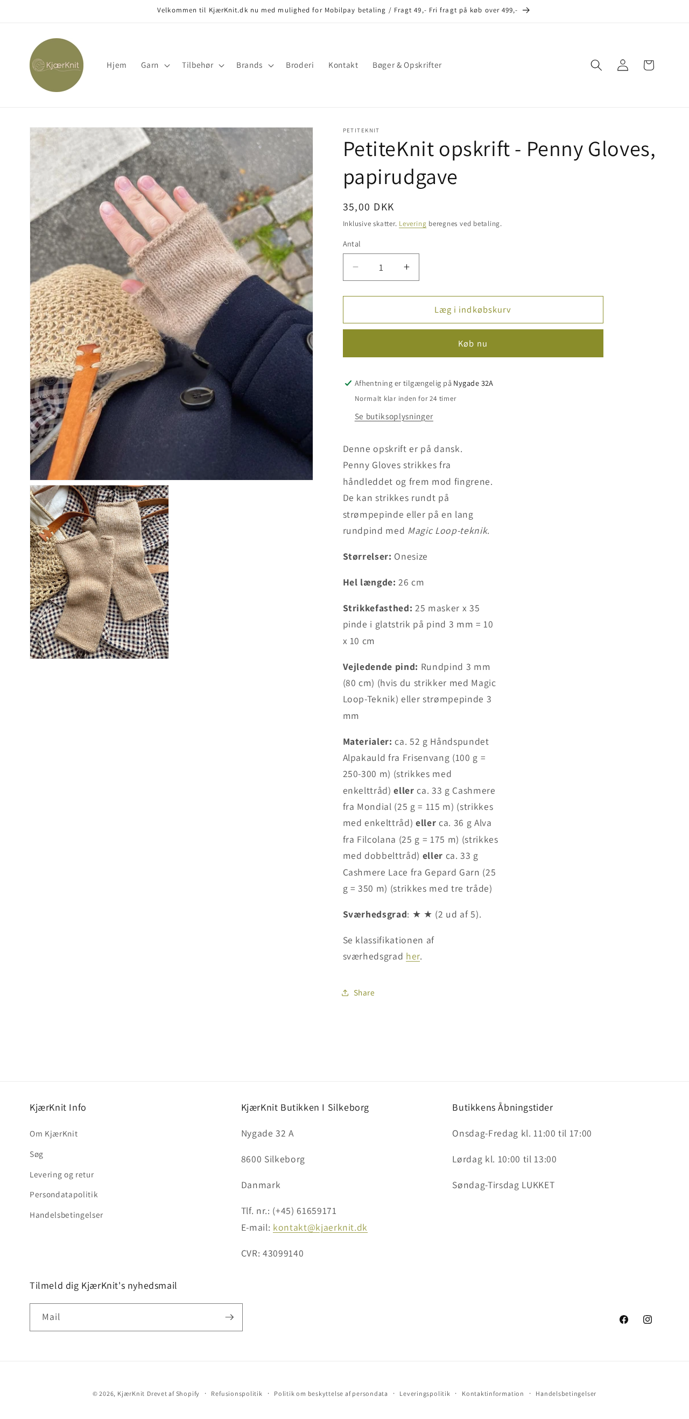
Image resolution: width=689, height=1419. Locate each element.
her (413, 956)
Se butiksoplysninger (394, 416)
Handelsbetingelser (66, 1214)
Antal (352, 243)
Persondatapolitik (64, 1194)
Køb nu (473, 343)
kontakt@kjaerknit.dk (320, 1227)
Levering (412, 223)
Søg (37, 1153)
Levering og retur (62, 1174)
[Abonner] (229, 1317)
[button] (154, 65)
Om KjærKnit (54, 1133)
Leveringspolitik (424, 1393)
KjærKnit (131, 1393)
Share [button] (364, 992)
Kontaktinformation (493, 1393)
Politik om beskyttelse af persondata (331, 1393)
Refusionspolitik (236, 1393)
